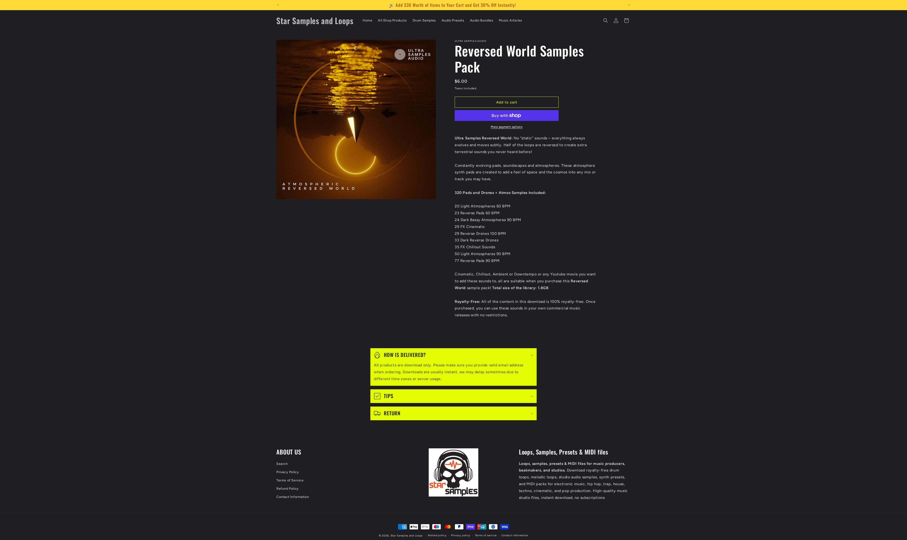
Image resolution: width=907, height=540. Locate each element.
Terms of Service (290, 480)
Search (282, 464)
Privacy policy (460, 535)
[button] (605, 20)
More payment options (506, 127)
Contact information (514, 535)
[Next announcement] (629, 4)
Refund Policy (287, 489)
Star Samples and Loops (406, 535)
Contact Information (292, 497)
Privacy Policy (287, 472)
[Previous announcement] (278, 4)
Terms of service (486, 535)
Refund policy (437, 535)
